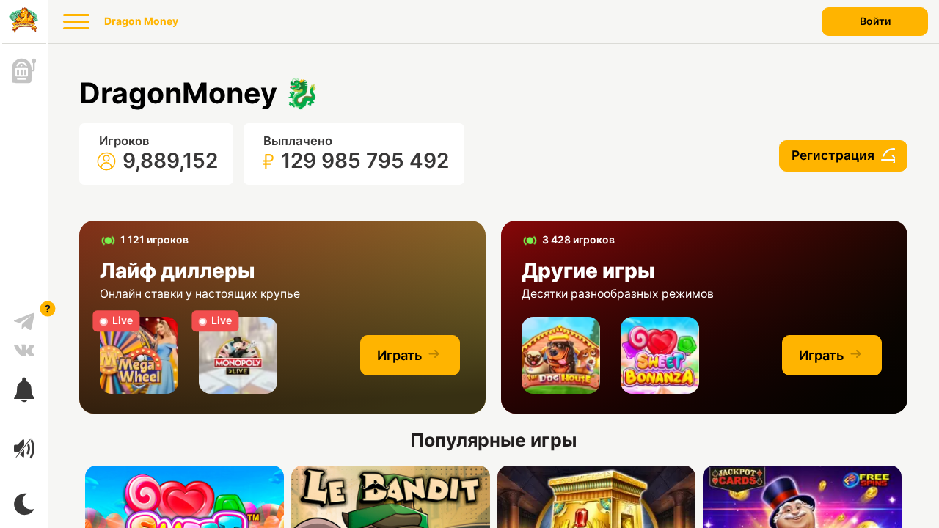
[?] (24, 316)
